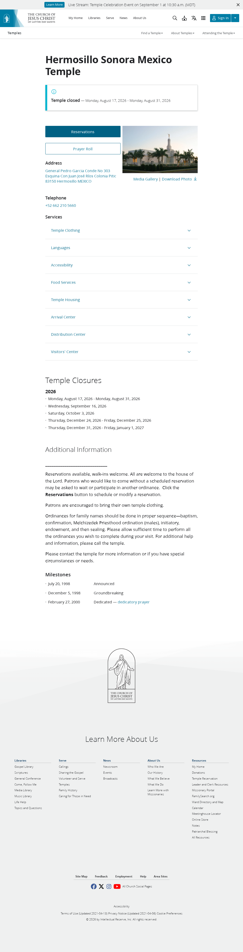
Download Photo (177, 179)
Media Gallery (145, 179)
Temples (14, 33)
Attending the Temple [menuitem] (217, 33)
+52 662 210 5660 (60, 205)
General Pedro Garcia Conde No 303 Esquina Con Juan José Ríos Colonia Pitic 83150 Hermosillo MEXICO (80, 176)
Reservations (82, 131)
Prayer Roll (83, 149)
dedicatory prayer (134, 602)
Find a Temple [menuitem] (151, 33)
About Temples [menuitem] (181, 33)
